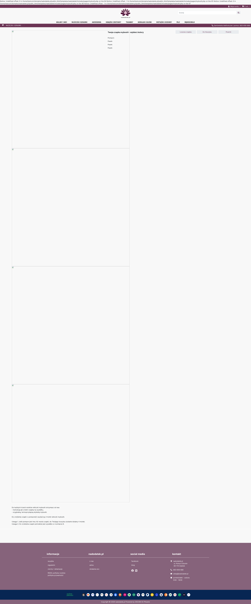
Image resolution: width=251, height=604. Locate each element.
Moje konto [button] (234, 6)
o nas (92, 561)
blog (133, 565)
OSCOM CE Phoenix (142, 602)
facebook (134, 561)
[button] (246, 6)
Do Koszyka (207, 32)
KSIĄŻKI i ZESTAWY (113, 22)
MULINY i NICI (61, 22)
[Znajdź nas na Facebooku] (133, 570)
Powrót (228, 32)
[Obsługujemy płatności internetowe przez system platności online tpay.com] (125, 595)
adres (92, 565)
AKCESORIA (96, 22)
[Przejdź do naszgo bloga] (136, 570)
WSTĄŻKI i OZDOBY (164, 22)
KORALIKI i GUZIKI (145, 22)
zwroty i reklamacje (55, 569)
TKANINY (129, 22)
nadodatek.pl (120, 602)
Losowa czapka (185, 32)
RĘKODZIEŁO (190, 22)
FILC (178, 22)
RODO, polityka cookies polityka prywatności (56, 574)
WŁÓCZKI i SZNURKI (79, 22)
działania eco (94, 569)
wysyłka (51, 561)
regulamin (51, 565)
